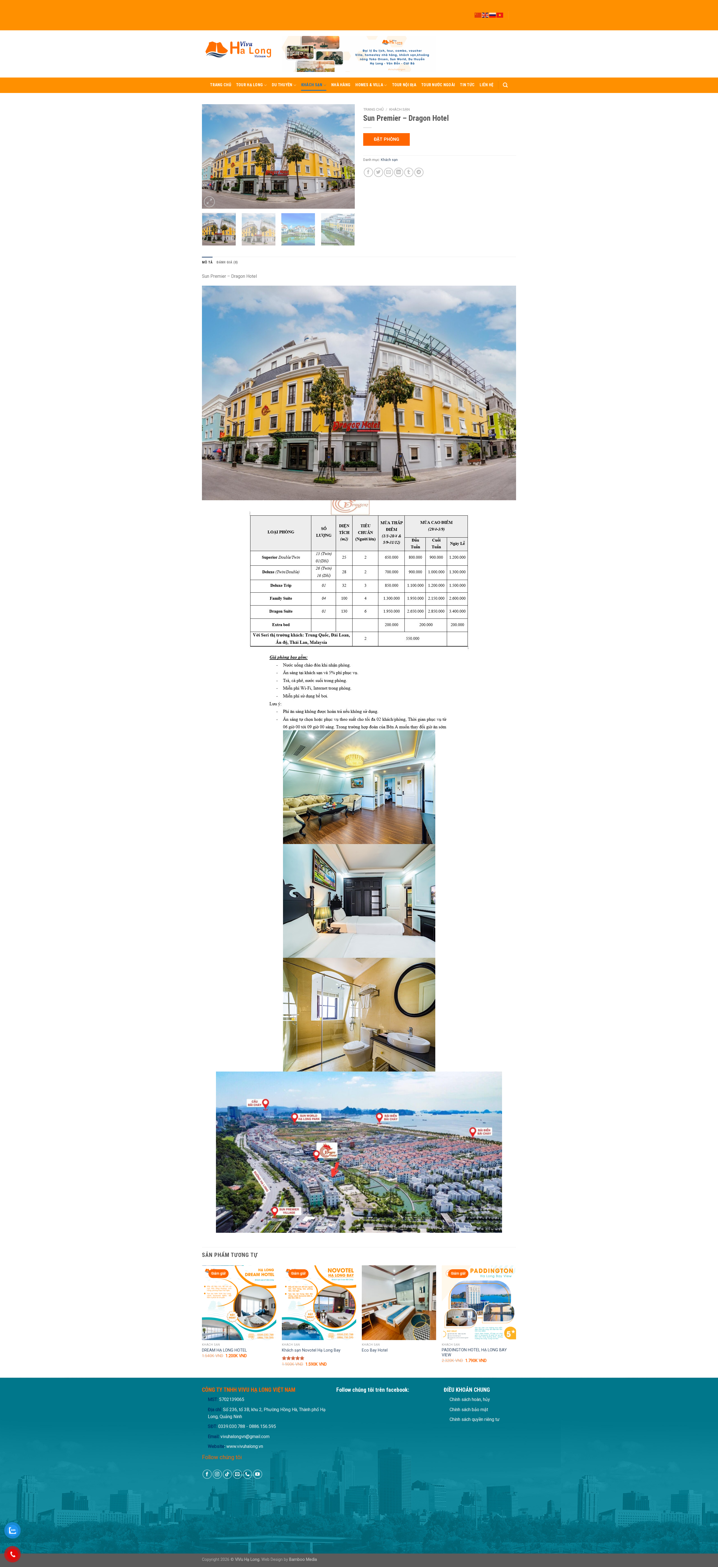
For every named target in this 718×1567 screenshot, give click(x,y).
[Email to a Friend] (388, 172)
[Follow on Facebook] (513, 2)
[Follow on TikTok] (513, 12)
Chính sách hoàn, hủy (470, 1399)
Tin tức (467, 85)
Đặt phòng (386, 139)
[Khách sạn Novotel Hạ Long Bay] (319, 1302)
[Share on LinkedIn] (398, 172)
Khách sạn (312, 85)
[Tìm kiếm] (505, 85)
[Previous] (212, 156)
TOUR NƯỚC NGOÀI (438, 85)
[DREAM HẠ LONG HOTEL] (239, 1302)
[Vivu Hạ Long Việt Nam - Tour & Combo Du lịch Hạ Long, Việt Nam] (237, 53)
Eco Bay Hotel (375, 1350)
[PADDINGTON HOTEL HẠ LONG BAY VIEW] (479, 1302)
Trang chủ (220, 85)
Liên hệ (486, 85)
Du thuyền (282, 85)
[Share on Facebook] (368, 172)
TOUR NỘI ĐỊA (404, 85)
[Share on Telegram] (419, 172)
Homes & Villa (369, 85)
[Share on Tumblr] (408, 172)
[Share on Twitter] (378, 172)
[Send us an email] (513, 17)
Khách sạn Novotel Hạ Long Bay (311, 1350)
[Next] (345, 156)
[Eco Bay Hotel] (399, 1302)
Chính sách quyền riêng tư (475, 1419)
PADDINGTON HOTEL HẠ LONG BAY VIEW (474, 1353)
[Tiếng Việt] (500, 15)
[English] (485, 15)
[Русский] (492, 15)
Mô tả (207, 262)
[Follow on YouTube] (513, 27)
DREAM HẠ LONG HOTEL (224, 1350)
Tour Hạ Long (249, 85)
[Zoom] (209, 201)
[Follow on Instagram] (513, 7)
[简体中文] (478, 15)
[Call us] (513, 22)
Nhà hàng (340, 85)
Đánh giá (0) (227, 262)
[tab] (207, 262)
